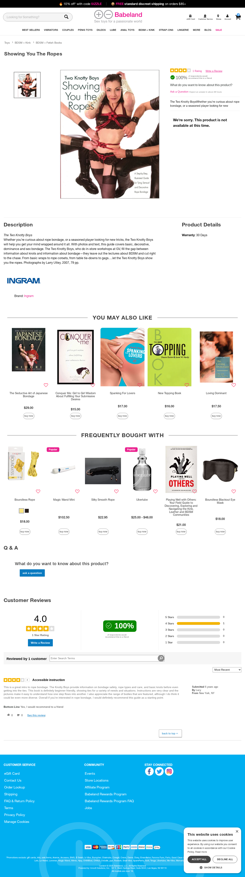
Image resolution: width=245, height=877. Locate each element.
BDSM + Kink (23, 42)
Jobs (88, 808)
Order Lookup (14, 787)
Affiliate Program (97, 787)
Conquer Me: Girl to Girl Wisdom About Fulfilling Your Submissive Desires (76, 396)
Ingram (29, 296)
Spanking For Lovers (122, 393)
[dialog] (212, 850)
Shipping (10, 794)
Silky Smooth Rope (103, 499)
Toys (7, 42)
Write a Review (214, 71)
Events (90, 773)
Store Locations (97, 780)
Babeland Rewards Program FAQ (109, 801)
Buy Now (28, 415)
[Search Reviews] (161, 658)
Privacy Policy (14, 815)
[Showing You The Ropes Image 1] (109, 134)
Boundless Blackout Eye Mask (220, 501)
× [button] (236, 831)
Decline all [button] (225, 859)
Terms (8, 808)
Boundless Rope (25, 499)
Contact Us (12, 780)
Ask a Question (179, 91)
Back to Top (168, 733)
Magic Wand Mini (64, 499)
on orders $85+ (148, 4)
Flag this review (36, 715)
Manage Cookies (16, 822)
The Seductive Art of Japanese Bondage (29, 394)
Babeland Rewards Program (106, 794)
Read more (201, 851)
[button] (21, 511)
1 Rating (197, 71)
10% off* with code (80, 4)
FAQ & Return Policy (19, 801)
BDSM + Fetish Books (49, 42)
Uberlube (142, 499)
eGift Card (12, 773)
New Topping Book (169, 393)
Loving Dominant (216, 393)
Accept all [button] (199, 859)
